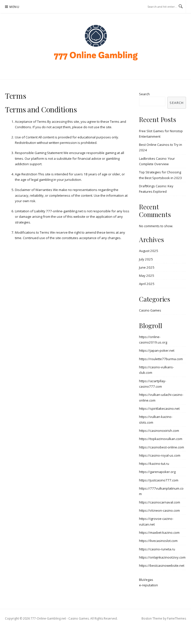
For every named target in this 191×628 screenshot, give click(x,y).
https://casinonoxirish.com (159, 430)
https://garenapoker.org (157, 472)
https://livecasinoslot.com (158, 540)
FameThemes (176, 618)
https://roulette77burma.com (161, 359)
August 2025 (148, 251)
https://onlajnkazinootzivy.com (162, 557)
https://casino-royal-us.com (159, 455)
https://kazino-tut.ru (154, 463)
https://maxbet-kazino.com (159, 532)
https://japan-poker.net (156, 350)
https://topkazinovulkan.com (160, 439)
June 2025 (146, 267)
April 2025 (146, 284)
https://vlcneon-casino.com (159, 510)
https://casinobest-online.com (161, 447)
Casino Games (150, 310)
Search (144, 94)
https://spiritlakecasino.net (159, 408)
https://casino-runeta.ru (157, 549)
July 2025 (146, 259)
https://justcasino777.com (158, 480)
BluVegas (146, 579)
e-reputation (148, 585)
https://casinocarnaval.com (159, 502)
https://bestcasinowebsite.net (161, 565)
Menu (14, 7)
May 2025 (146, 275)
